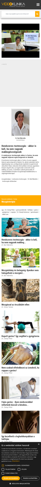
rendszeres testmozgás (19, 179)
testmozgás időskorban (9, 181)
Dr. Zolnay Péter (10, 210)
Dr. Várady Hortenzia (23, 212)
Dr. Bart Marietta (32, 179)
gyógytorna (5, 212)
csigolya (13, 212)
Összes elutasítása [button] (30, 478)
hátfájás (30, 210)
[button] (20, 483)
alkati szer (5, 214)
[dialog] (20, 464)
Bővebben (15, 461)
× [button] (38, 444)
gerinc (36, 210)
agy (3, 210)
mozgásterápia (6, 179)
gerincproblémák (21, 210)
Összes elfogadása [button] (11, 478)
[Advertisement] (20, 85)
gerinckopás (34, 212)
